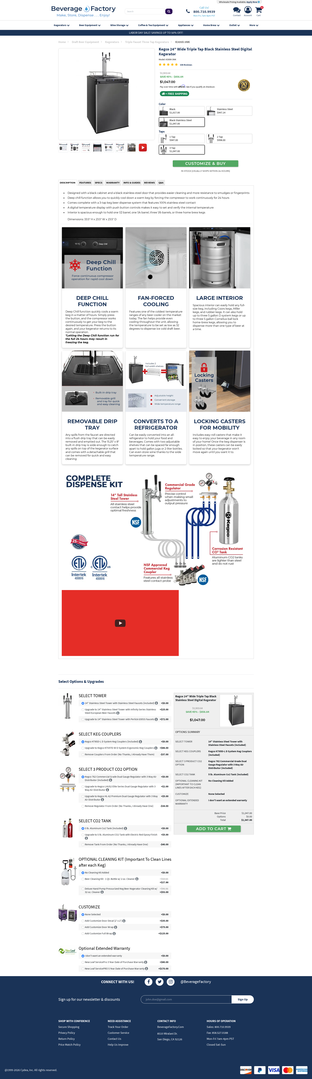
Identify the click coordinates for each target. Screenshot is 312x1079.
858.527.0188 (219, 1033)
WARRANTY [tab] (113, 182)
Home (62, 42)
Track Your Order (118, 1027)
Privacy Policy (66, 1033)
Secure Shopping (68, 1027)
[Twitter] (159, 982)
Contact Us (114, 1039)
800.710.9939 (222, 1027)
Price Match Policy (69, 1044)
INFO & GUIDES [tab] (132, 182)
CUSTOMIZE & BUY (205, 163)
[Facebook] (148, 982)
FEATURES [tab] (85, 182)
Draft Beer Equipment (85, 42)
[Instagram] (171, 982)
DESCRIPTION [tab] (67, 182)
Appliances (184, 25)
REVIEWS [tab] (149, 182)
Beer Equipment (88, 25)
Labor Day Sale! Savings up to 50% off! (156, 33)
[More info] (156, 703)
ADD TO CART (212, 828)
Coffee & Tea (151, 25)
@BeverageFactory (196, 981)
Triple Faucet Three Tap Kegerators (147, 42)
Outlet (233, 25)
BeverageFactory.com (170, 1027)
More (252, 25)
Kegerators (60, 25)
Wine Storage (117, 25)
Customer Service (118, 1033)
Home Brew (209, 25)
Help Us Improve (118, 1044)
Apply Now (252, 1)
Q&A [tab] (161, 182)
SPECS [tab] (98, 182)
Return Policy (66, 1039)
